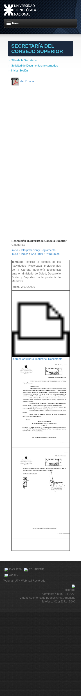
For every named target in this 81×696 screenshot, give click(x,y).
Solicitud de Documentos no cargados (34, 65)
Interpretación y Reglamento (38, 250)
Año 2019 (37, 254)
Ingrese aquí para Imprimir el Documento (37, 359)
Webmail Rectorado (33, 580)
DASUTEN (15, 569)
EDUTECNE (36, 569)
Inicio (14, 250)
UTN (20, 10)
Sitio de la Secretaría (24, 60)
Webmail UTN (11, 580)
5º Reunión (53, 254)
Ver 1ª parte (27, 81)
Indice (24, 254)
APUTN (13, 575)
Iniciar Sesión (19, 70)
